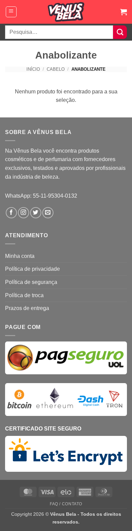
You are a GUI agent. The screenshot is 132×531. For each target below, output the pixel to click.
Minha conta (20, 256)
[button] (11, 11)
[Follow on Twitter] (35, 212)
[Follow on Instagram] (23, 212)
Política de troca (24, 295)
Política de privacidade (32, 269)
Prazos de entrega (27, 308)
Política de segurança (31, 282)
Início (33, 69)
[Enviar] (120, 32)
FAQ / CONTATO (66, 504)
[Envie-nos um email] (47, 212)
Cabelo (56, 69)
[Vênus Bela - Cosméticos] (66, 12)
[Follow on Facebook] (11, 212)
